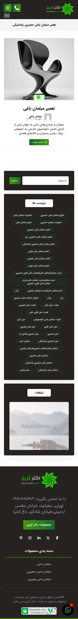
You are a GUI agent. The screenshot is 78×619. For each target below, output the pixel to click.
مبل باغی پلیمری (27, 326)
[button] (8, 8)
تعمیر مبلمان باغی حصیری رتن (38, 237)
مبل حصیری (52, 334)
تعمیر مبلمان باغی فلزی (38, 251)
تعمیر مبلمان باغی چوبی (38, 265)
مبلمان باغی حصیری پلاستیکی (38, 362)
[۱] (68, 612)
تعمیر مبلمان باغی (24, 222)
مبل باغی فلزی (50, 326)
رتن (61, 297)
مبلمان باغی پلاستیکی (48, 370)
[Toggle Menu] (7, 15)
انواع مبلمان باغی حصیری (52, 215)
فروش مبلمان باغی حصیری (26, 297)
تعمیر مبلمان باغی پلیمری (38, 258)
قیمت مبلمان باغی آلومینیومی (47, 319)
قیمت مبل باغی (51, 305)
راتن (17, 290)
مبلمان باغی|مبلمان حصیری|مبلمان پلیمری (39, 348)
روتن (49, 297)
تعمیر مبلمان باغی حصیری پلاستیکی (39, 244)
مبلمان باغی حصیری (39, 355)
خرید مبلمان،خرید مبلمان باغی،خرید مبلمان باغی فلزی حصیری (38, 281)
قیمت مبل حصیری (27, 305)
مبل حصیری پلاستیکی (48, 341)
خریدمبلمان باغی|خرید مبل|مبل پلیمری (45, 290)
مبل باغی (21, 319)
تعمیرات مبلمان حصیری (50, 222)
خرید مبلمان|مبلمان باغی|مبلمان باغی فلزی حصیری (38, 273)
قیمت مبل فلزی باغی (38, 312)
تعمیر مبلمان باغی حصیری (38, 229)
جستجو (15, 180)
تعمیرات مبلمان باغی (22, 215)
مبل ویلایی (25, 370)
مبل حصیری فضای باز (28, 334)
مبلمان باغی (35, 116)
